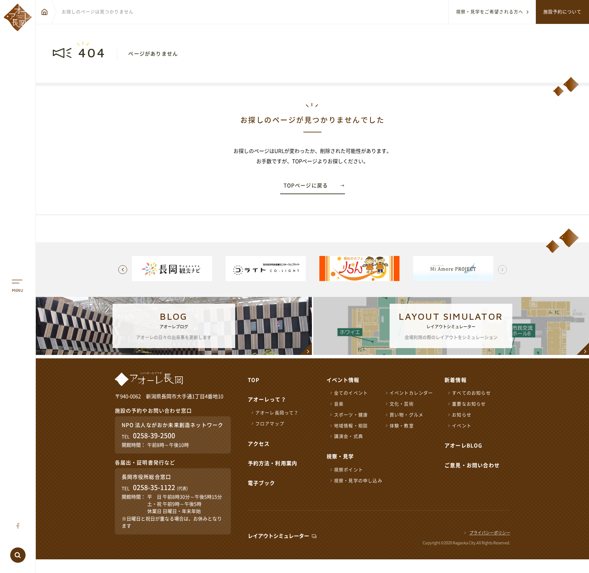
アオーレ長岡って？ (277, 413)
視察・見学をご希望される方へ (489, 12)
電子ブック (261, 483)
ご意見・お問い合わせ (472, 465)
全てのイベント (351, 393)
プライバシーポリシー (489, 533)
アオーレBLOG (463, 445)
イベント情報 (343, 380)
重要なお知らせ (469, 404)
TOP (254, 380)
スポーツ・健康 (351, 415)
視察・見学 (340, 456)
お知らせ (461, 415)
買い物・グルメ (406, 415)
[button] (502, 269)
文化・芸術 (402, 404)
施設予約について (562, 12)
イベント (461, 426)
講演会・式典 (348, 436)
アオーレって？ (267, 399)
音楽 (339, 404)
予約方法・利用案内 (273, 463)
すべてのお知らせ (471, 393)
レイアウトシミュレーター (278, 536)
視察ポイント (348, 470)
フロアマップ (269, 423)
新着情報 (455, 380)
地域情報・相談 (351, 426)
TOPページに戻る (306, 185)
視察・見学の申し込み (358, 480)
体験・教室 (402, 426)
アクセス (259, 443)
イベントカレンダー (411, 393)
